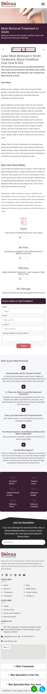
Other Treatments (24, 666)
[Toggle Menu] (43, 4)
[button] (3, 50)
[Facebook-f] (2, 575)
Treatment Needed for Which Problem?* (15, 333)
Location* (5, 324)
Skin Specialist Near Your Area (24, 684)
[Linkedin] (6, 575)
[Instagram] (11, 575)
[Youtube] (24, 575)
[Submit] (42, 534)
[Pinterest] (15, 575)
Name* (4, 307)
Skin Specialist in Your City (24, 675)
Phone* (4, 316)
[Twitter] (20, 575)
